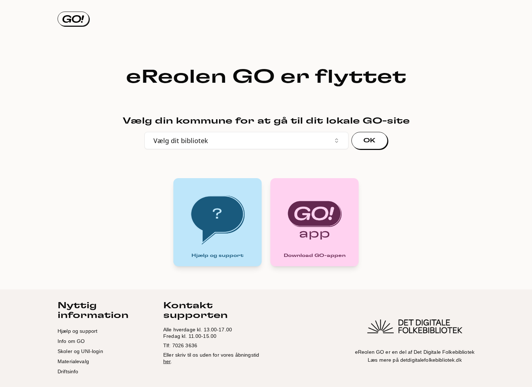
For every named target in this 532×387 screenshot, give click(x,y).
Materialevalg (73, 361)
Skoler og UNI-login (80, 351)
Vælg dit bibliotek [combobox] (180, 140)
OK (369, 140)
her (166, 361)
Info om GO (71, 341)
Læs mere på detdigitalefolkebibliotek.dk (415, 360)
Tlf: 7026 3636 (180, 345)
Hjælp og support (77, 331)
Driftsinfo (68, 371)
